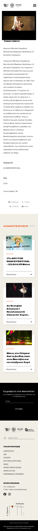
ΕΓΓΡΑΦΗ (19, 409)
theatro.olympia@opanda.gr (18, 489)
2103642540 (11, 487)
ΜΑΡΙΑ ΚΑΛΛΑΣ (9, 471)
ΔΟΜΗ (6, 464)
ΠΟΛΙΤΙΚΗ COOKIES (23, 523)
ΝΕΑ (5, 454)
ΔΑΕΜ (29, 528)
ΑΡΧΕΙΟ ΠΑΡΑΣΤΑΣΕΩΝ (12, 467)
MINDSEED (17, 528)
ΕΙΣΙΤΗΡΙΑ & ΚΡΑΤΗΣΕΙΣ (12, 461)
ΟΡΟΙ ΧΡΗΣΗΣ (13, 523)
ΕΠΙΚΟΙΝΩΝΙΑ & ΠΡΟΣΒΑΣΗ (14, 474)
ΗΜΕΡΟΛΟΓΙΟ (9, 451)
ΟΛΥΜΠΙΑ (7, 458)
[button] (34, 5)
